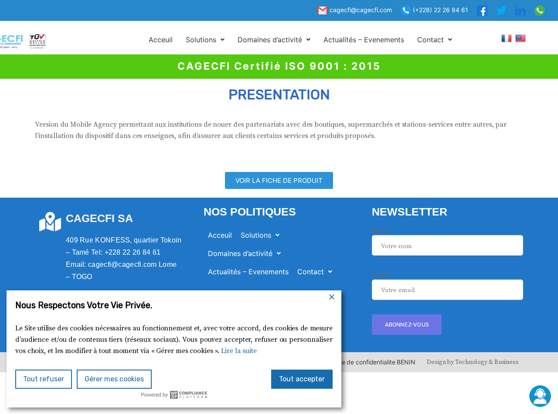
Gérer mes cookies (114, 379)
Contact (430, 39)
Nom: (380, 230)
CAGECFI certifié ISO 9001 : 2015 (279, 66)
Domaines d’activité (270, 39)
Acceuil (161, 39)
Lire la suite (239, 351)
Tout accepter (302, 379)
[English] (521, 38)
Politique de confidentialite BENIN (368, 362)
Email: (381, 274)
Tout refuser (43, 379)
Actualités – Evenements (363, 39)
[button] (205, 40)
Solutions (201, 39)
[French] (507, 38)
